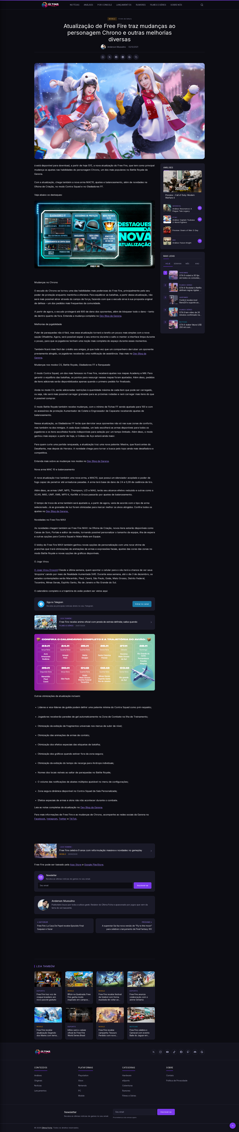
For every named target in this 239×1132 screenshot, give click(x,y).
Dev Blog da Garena (110, 316)
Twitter (63, 818)
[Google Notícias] (202, 1052)
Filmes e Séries (158, 5)
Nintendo (82, 1085)
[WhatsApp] (103, 57)
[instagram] (160, 1052)
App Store (75, 864)
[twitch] (188, 1052)
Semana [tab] (177, 264)
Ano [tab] (197, 264)
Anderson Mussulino (116, 47)
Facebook (39, 818)
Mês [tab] (187, 264)
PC (79, 1090)
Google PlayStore (93, 864)
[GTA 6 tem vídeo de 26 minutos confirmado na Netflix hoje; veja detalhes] (173, 312)
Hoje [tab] (168, 264)
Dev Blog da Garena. (57, 511)
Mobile (112, 19)
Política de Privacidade (176, 1080)
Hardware (126, 1075)
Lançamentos (124, 5)
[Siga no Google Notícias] (129, 57)
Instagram (52, 818)
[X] (109, 57)
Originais (38, 1080)
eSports (126, 1080)
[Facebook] (116, 57)
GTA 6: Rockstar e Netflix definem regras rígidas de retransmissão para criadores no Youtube (190, 289)
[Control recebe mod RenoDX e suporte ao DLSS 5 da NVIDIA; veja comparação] (173, 299)
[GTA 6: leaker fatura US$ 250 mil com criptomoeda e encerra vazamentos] (173, 324)
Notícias (74, 5)
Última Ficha (47, 1128)
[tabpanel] (182, 299)
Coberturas (127, 1085)
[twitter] (153, 1052)
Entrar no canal (142, 604)
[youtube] (167, 1052)
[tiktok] (174, 1052)
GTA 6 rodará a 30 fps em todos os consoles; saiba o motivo (189, 276)
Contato (170, 1075)
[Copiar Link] (136, 57)
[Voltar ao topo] (233, 1126)
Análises (88, 5)
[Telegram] (122, 57)
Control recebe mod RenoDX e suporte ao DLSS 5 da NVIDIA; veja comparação (189, 301)
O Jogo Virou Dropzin (46, 570)
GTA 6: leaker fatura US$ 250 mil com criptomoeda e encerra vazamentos (190, 326)
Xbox (80, 1080)
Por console (105, 5)
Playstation (83, 1075)
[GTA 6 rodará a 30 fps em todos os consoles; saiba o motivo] (173, 275)
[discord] (195, 1052)
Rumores (141, 5)
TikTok (73, 818)
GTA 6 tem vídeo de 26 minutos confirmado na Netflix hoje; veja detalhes (189, 313)
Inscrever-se (142, 885)
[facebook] (181, 1052)
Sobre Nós (176, 5)
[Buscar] (202, 5)
